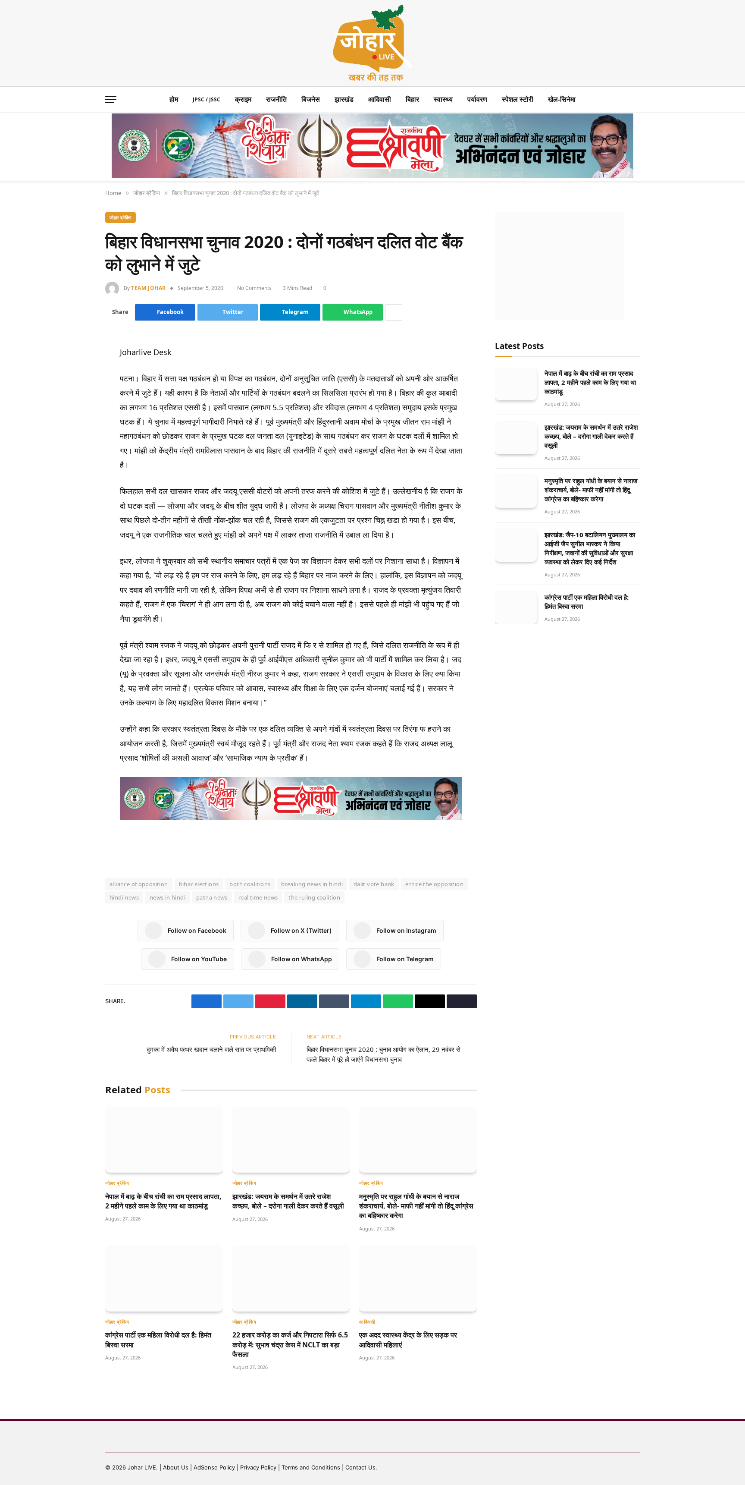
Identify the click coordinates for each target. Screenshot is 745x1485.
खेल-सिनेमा (562, 99)
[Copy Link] (75, 477)
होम (173, 99)
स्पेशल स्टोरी (517, 99)
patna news (212, 897)
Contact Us (360, 1467)
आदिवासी (379, 99)
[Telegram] (75, 415)
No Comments (255, 288)
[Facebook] (75, 373)
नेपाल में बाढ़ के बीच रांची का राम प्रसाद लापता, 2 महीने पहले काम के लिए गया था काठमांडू (163, 1201)
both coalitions (249, 884)
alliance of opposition (139, 884)
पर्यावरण (477, 99)
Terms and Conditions (311, 1467)
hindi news (124, 897)
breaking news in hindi (312, 884)
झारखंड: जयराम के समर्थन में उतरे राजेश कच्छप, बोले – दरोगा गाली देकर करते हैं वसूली (288, 1201)
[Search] (636, 99)
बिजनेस (310, 99)
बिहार (412, 99)
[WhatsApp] (75, 435)
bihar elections (199, 884)
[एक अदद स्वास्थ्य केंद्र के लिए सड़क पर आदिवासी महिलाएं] (418, 1278)
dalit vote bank (374, 884)
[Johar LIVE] (372, 43)
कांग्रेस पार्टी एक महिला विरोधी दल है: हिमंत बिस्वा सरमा (158, 1339)
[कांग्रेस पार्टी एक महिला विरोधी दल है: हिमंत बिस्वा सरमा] (164, 1278)
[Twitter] (75, 394)
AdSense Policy (214, 1467)
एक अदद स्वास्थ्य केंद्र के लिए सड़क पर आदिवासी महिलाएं (408, 1339)
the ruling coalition (314, 897)
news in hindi (167, 897)
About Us (176, 1467)
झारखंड (344, 99)
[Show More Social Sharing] (395, 312)
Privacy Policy (258, 1467)
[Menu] (110, 99)
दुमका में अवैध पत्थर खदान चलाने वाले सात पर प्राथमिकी (211, 1049)
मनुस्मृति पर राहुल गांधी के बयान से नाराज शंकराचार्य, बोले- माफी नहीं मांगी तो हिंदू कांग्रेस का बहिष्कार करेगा (416, 1206)
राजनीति (276, 99)
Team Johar (148, 288)
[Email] (75, 456)
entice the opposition (434, 884)
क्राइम (243, 99)
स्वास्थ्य (443, 99)
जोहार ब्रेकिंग (120, 217)
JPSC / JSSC (206, 99)
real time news (258, 897)
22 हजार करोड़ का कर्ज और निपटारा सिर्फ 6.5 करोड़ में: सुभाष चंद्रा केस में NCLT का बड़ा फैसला (290, 1344)
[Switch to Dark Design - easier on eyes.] (622, 99)
